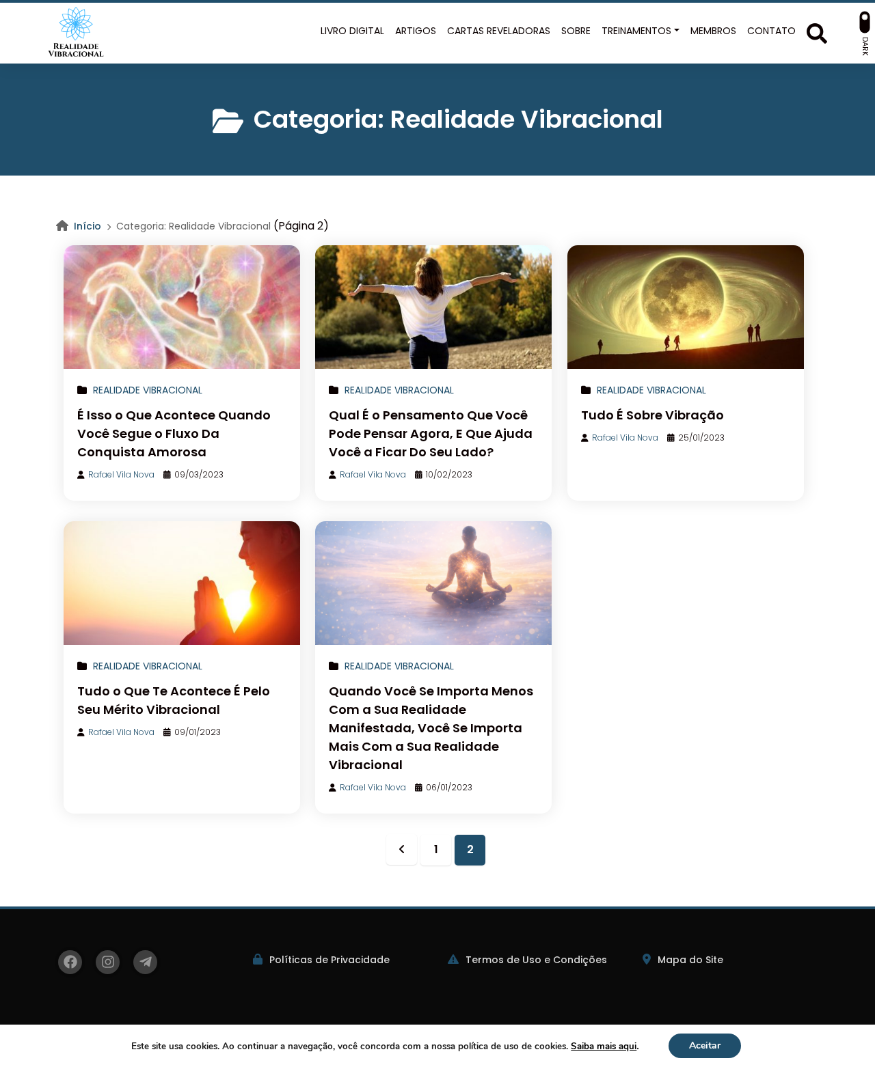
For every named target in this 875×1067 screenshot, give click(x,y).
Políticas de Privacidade (329, 960)
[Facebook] (70, 962)
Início (87, 226)
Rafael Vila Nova (121, 474)
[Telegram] (145, 962)
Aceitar (705, 1045)
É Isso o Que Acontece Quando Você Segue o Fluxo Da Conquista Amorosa (174, 433)
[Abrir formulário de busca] (817, 31)
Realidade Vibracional (147, 390)
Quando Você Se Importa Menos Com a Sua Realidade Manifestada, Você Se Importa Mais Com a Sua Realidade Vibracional (431, 727)
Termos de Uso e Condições (536, 960)
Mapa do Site (690, 960)
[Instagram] (108, 962)
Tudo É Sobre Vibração (652, 415)
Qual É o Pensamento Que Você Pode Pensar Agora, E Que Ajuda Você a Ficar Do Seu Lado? (431, 433)
